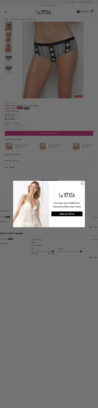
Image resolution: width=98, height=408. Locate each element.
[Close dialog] (82, 183)
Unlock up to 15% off (67, 214)
